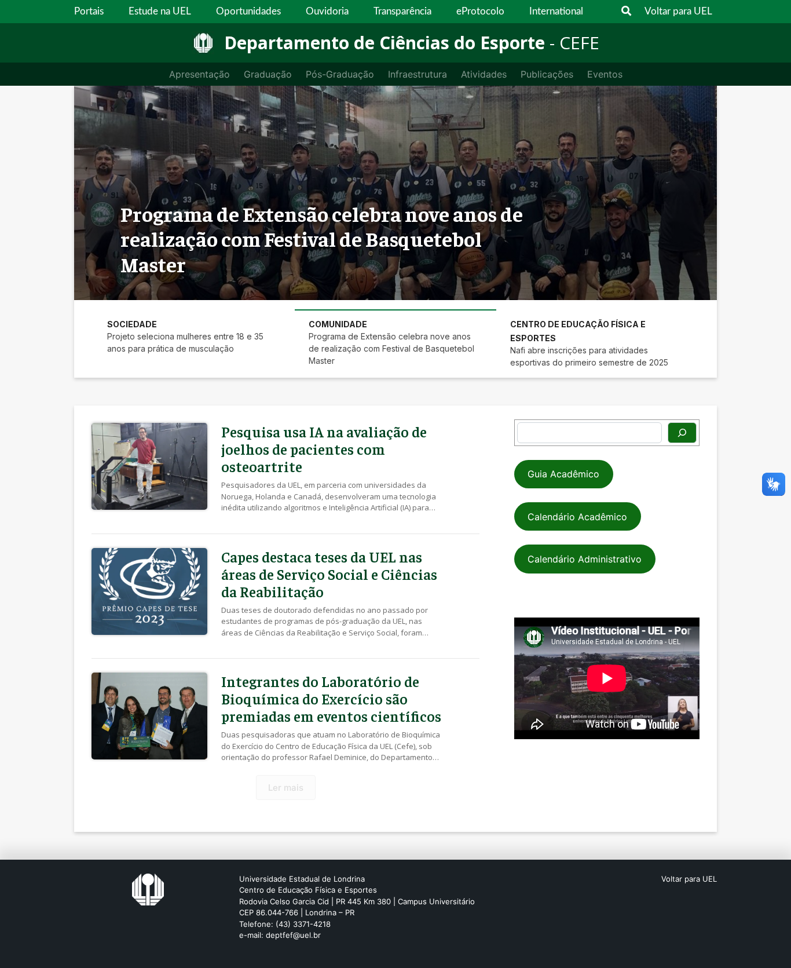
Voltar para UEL (678, 11)
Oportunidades (248, 11)
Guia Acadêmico (563, 474)
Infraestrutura (417, 74)
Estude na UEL (160, 11)
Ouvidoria (327, 11)
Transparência (402, 11)
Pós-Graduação (340, 74)
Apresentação (199, 74)
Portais (89, 11)
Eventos (604, 74)
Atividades (484, 74)
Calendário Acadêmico (577, 517)
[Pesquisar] (682, 432)
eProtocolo (480, 11)
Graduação (268, 74)
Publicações (547, 74)
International (556, 11)
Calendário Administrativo (585, 559)
